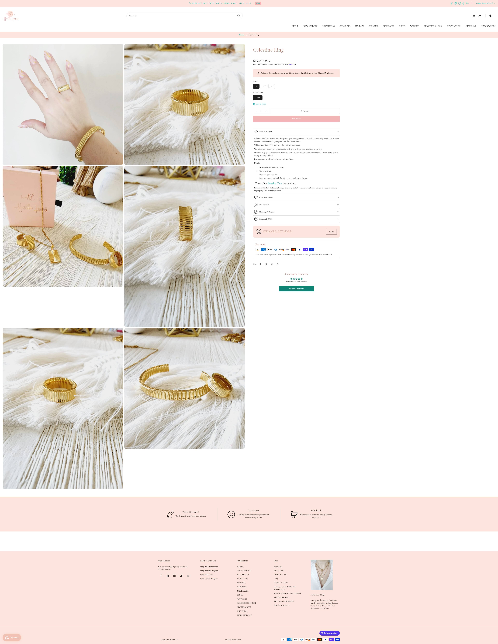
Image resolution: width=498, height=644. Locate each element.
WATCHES (414, 26)
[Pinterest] (456, 3)
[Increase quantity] (266, 111)
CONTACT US (280, 575)
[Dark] (490, 15)
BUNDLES (359, 26)
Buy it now (296, 118)
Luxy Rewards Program (209, 571)
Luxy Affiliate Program (209, 566)
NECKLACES (388, 26)
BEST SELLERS (328, 26)
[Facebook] (452, 3)
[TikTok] (463, 3)
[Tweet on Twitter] (266, 264)
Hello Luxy (236, 639)
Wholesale (316, 510)
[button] (305, 111)
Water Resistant (190, 512)
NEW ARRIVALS (310, 26)
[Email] (467, 3)
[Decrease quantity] (255, 111)
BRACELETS (345, 26)
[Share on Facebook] (261, 264)
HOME (295, 26)
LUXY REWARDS (488, 26)
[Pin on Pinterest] (272, 264)
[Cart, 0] (480, 16)
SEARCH (278, 566)
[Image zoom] (63, 104)
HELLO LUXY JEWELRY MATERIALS (284, 588)
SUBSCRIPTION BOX (433, 26)
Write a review (296, 288)
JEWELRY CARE (281, 583)
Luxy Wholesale (206, 575)
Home (241, 35)
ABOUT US (279, 571)
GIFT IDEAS (471, 26)
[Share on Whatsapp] (278, 264)
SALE (258, 3)
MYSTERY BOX (454, 26)
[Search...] (238, 16)
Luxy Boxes (253, 510)
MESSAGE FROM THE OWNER (287, 593)
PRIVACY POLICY (282, 605)
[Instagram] (460, 3)
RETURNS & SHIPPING (284, 601)
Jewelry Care (275, 183)
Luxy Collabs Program (209, 579)
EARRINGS (373, 26)
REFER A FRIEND (281, 597)
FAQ (276, 579)
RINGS (402, 26)
